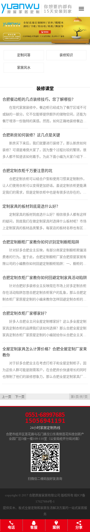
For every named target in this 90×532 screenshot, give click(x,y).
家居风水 (23, 67)
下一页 (19, 397)
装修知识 (66, 55)
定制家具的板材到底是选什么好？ (31, 206)
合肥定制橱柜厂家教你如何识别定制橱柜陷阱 (40, 242)
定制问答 (23, 55)
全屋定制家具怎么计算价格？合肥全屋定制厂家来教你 (44, 352)
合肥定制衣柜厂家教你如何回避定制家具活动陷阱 (44, 278)
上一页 (6, 397)
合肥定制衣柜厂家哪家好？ (25, 313)
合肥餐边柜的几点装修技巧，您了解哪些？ (38, 99)
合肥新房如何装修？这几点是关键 (31, 135)
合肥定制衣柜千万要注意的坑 (27, 171)
